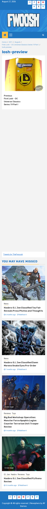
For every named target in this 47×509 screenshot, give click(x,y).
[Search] (43, 34)
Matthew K (23, 315)
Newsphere (35, 503)
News (6, 304)
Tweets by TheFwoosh (13, 254)
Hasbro (14, 474)
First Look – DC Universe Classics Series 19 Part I (12, 100)
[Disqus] (23, 144)
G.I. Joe (7, 474)
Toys (14, 413)
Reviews (7, 413)
